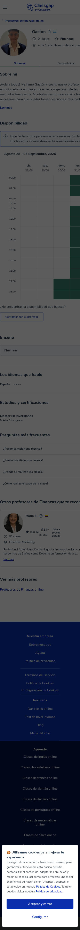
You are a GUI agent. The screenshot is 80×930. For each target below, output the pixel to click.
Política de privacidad (48, 891)
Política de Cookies (48, 887)
